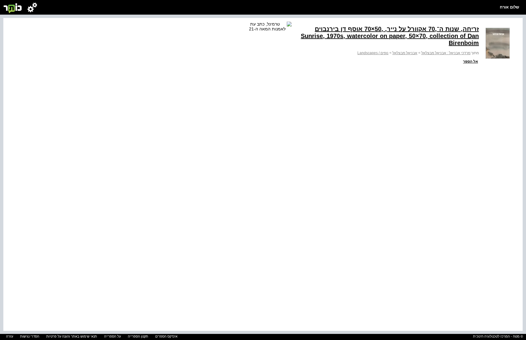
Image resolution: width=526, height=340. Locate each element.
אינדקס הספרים (166, 336)
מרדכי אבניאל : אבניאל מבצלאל (445, 53)
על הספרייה (112, 336)
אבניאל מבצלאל (404, 53)
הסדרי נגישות (29, 336)
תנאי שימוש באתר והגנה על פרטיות (71, 336)
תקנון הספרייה (138, 336)
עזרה (9, 336)
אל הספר (470, 61)
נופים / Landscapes (372, 53)
